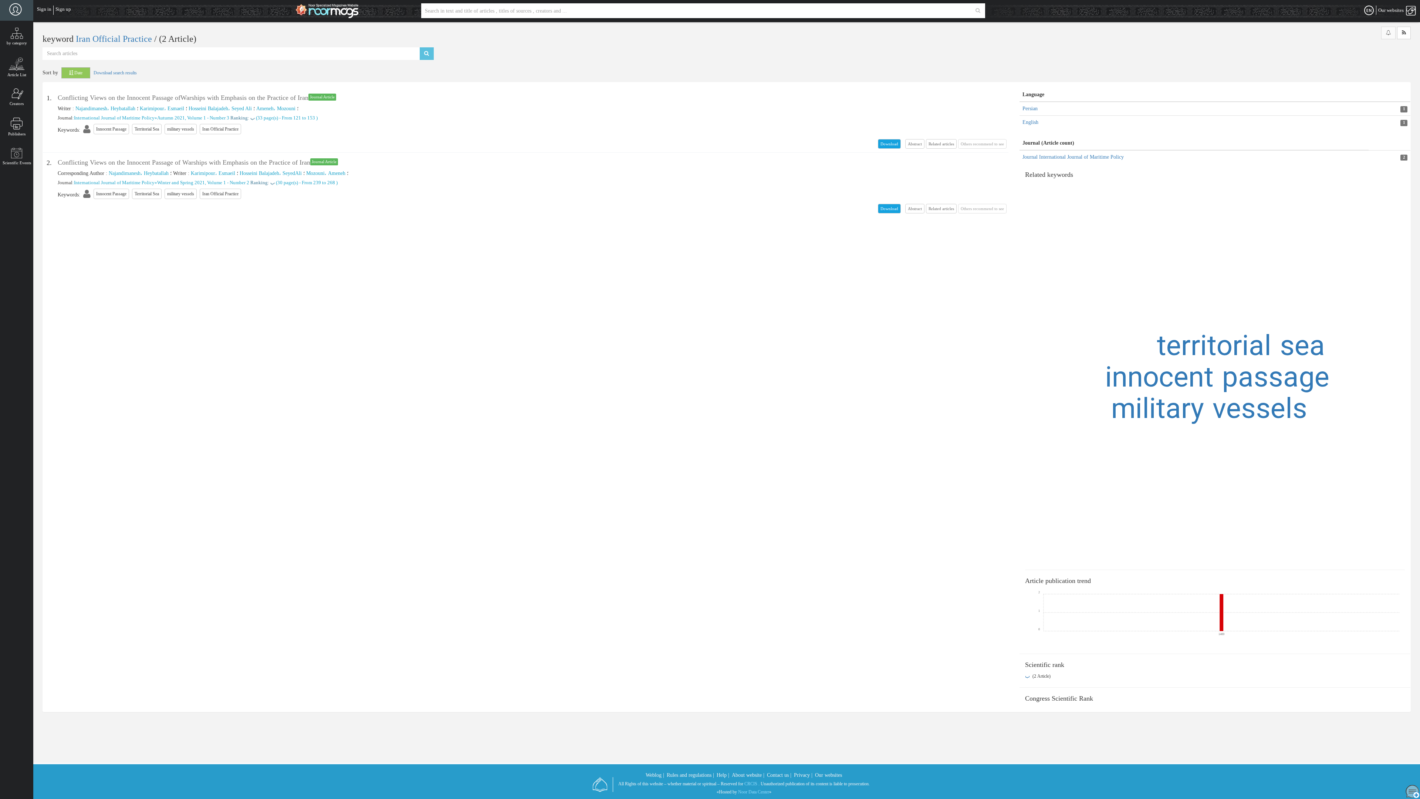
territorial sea (1241, 348)
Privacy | (803, 775)
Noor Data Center (753, 792)
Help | (723, 775)
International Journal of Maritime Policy (114, 118)
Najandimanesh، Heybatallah (105, 108)
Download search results (115, 72)
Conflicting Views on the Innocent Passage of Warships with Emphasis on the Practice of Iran (184, 162)
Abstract (915, 144)
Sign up (63, 9)
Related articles (941, 144)
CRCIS (750, 783)
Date (77, 72)
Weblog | (655, 775)
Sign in (44, 9)
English (1030, 122)
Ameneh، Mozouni (275, 108)
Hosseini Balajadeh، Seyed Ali (220, 108)
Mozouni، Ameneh (325, 173)
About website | (748, 775)
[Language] (1369, 11)
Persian (1030, 108)
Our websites (828, 775)
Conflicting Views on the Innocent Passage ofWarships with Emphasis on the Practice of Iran (183, 97)
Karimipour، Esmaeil (162, 108)
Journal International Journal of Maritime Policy (1073, 157)
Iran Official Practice (115, 39)
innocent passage (1217, 379)
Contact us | (779, 775)
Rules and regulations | (690, 775)
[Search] (978, 10)
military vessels (1209, 411)
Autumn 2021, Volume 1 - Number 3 (193, 118)
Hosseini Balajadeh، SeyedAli (271, 173)
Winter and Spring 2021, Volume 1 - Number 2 (203, 182)
